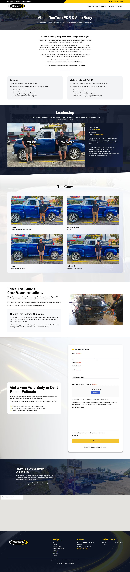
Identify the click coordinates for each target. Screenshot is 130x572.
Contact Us (118, 6)
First (73, 359)
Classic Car (56, 550)
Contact (55, 555)
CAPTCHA (75, 436)
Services (95, 6)
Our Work (111, 6)
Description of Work (78, 407)
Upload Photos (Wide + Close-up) (84, 384)
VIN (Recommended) (78, 377)
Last (97, 359)
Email (76, 370)
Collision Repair (57, 546)
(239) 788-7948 (82, 549)
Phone (76, 362)
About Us (103, 6)
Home (89, 6)
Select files (95, 392)
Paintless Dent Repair (58, 548)
